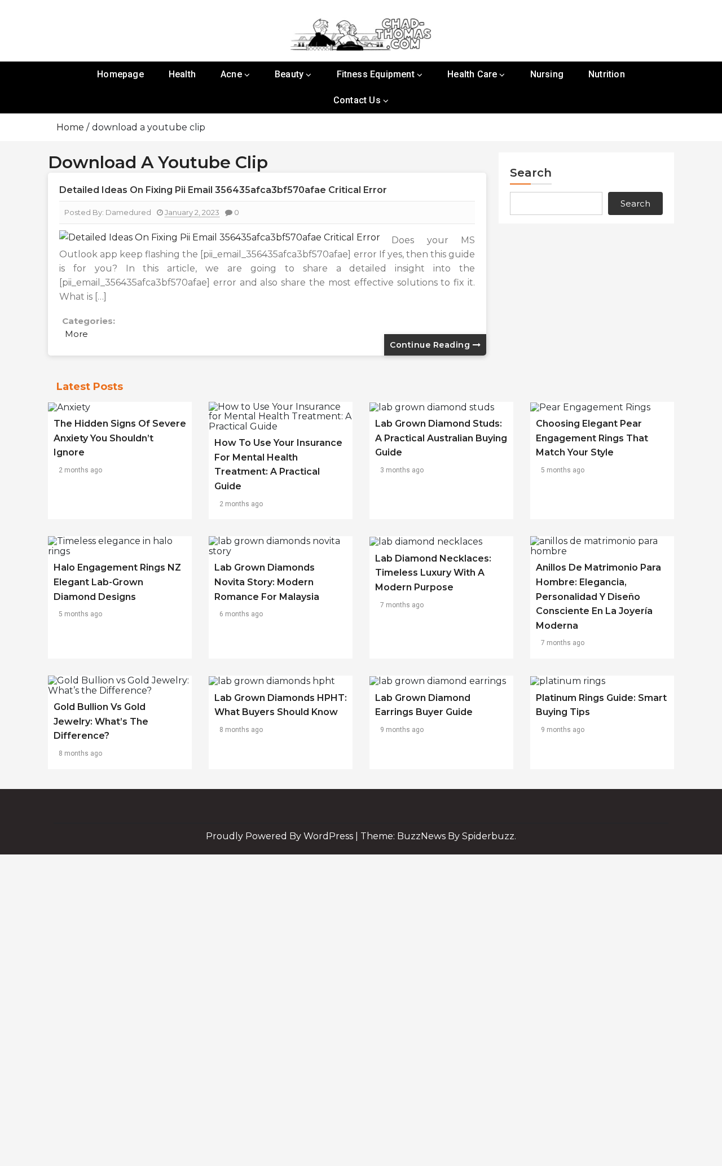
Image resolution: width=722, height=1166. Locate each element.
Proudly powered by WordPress (280, 836)
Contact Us (357, 100)
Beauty (289, 74)
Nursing (546, 74)
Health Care (472, 74)
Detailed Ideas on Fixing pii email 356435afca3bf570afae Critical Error (223, 190)
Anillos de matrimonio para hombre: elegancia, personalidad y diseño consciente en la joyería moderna (598, 596)
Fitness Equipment (376, 74)
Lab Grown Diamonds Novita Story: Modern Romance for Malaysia (266, 582)
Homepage (120, 74)
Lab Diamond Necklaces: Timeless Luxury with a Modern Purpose (433, 573)
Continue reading (431, 345)
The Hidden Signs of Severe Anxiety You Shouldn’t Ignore (120, 438)
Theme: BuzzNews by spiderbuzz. (438, 836)
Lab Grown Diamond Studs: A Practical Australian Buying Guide (441, 438)
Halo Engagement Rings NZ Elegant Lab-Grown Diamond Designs (117, 582)
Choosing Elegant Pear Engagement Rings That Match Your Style (592, 438)
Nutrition (606, 74)
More (76, 333)
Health (182, 74)
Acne (231, 74)
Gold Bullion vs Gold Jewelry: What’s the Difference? (101, 721)
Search (531, 172)
